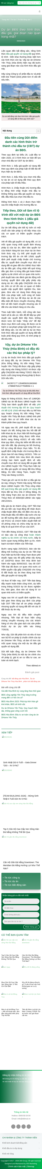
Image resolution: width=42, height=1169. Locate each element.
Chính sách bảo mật (16, 1166)
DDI (19, 210)
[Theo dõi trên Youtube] (18, 1126)
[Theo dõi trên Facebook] (13, 1126)
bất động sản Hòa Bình (20, 679)
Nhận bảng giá (31, 927)
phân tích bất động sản (31, 681)
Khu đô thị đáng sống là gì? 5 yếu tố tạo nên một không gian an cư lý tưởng (31, 985)
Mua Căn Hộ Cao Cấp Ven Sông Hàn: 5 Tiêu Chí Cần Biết (9, 984)
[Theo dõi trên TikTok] (23, 1126)
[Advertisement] (21, 1044)
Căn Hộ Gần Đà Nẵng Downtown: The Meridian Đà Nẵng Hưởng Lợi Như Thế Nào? (21, 865)
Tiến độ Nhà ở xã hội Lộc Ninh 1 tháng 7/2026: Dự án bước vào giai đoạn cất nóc (31, 1012)
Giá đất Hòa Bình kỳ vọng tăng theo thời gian (21, 691)
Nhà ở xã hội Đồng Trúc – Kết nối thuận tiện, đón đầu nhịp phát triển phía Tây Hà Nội (10, 1012)
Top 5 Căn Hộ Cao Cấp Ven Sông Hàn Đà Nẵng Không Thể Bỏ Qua (10, 957)
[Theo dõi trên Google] (29, 1126)
